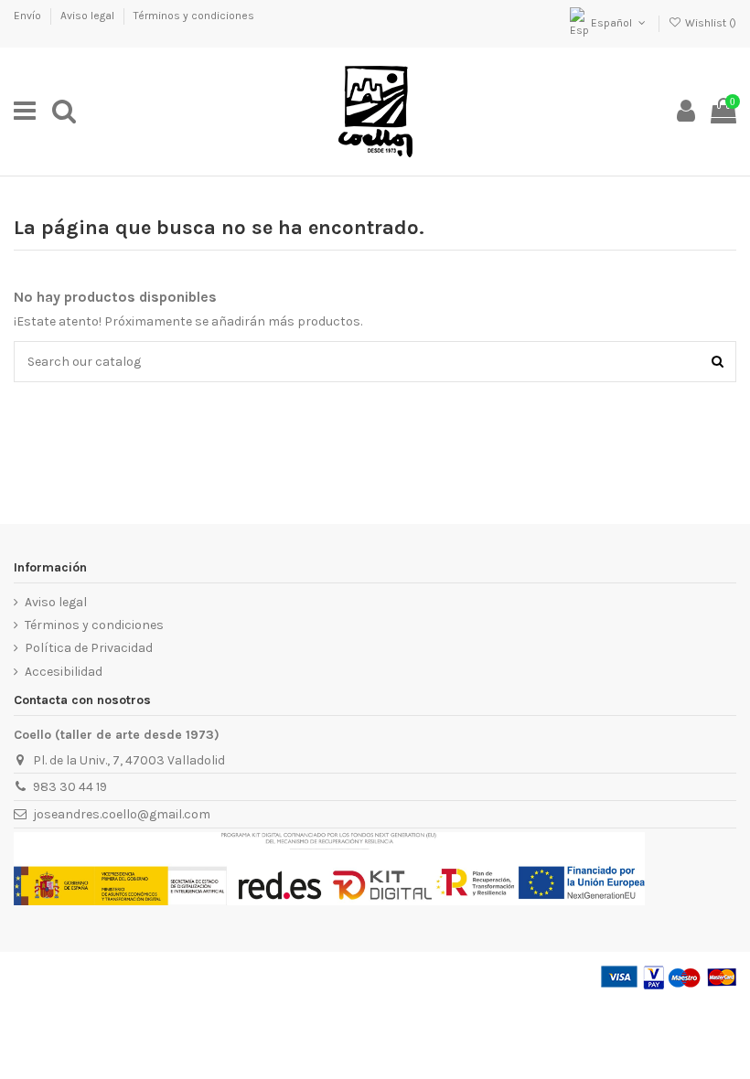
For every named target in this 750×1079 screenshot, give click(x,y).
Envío (29, 15)
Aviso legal (88, 15)
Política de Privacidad (89, 648)
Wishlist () (709, 22)
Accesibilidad (63, 671)
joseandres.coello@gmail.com (121, 814)
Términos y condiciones (194, 15)
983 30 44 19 (70, 787)
